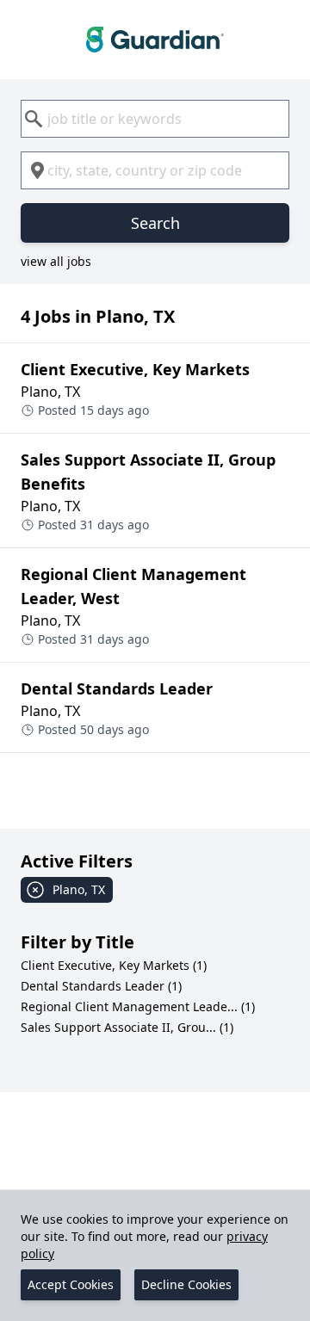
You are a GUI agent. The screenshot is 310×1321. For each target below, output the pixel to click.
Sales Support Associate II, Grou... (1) (127, 1027)
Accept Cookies (71, 1284)
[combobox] (155, 119)
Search (155, 223)
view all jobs (56, 261)
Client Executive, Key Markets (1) (114, 965)
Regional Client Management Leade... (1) (138, 1006)
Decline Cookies (186, 1284)
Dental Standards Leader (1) (101, 986)
